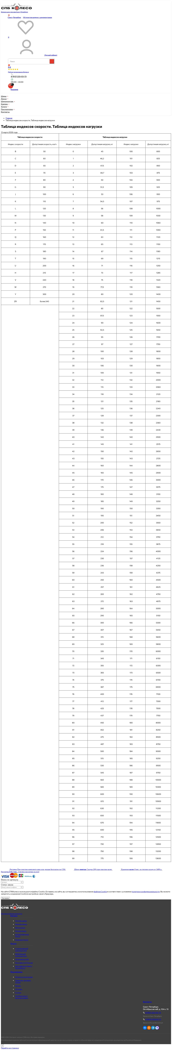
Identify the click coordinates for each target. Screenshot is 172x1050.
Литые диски (20, 931)
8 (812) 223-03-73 (18, 76)
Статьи (18, 992)
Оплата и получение (24, 977)
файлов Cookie (100, 891)
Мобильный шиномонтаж (21, 955)
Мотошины (20, 927)
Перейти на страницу (10, 1048)
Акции (18, 986)
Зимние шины (21, 924)
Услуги (4, 106)
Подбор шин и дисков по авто (21, 997)
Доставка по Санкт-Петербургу (24, 967)
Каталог (14, 916)
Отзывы (18, 989)
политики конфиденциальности (146, 891)
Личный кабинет (50, 55)
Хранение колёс (22, 959)
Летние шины (21, 921)
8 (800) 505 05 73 (153, 1019)
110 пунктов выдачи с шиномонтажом (37, 17)
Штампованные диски (22, 935)
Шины (3, 96)
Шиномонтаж (7, 101)
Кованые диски (21, 940)
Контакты (5, 112)
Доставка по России (24, 962)
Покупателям (7, 109)
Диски (4, 99)
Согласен (5, 898)
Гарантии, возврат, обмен (23, 981)
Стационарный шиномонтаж (21, 949)
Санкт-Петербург (14, 17)
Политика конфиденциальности (11, 913)
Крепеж (4, 104)
